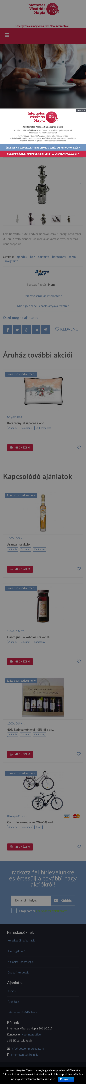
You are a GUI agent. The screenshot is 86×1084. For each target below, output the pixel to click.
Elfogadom (66, 1079)
